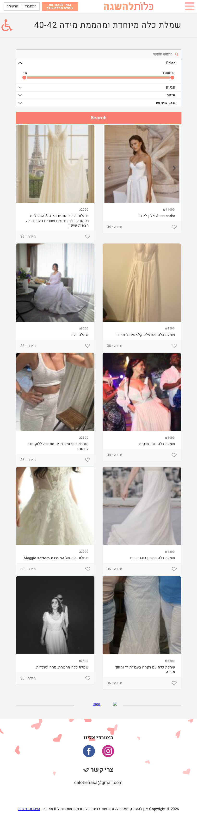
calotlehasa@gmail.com (98, 782)
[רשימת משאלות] (174, 227)
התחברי (31, 6)
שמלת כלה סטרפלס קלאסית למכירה (146, 334)
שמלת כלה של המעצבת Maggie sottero (56, 558)
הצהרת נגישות (29, 809)
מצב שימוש (165, 102)
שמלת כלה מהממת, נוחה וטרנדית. (62, 667)
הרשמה (12, 6)
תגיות (170, 87)
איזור (171, 95)
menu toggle (189, 7)
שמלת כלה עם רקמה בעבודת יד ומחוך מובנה (145, 670)
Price (170, 63)
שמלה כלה (80, 334)
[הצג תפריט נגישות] (7, 25)
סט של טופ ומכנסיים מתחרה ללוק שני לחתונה (58, 446)
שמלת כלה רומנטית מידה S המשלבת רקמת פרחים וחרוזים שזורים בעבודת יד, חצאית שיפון (57, 220)
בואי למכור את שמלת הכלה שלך (60, 6)
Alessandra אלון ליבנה (156, 216)
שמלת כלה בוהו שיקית (157, 444)
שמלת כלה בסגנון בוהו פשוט (152, 558)
